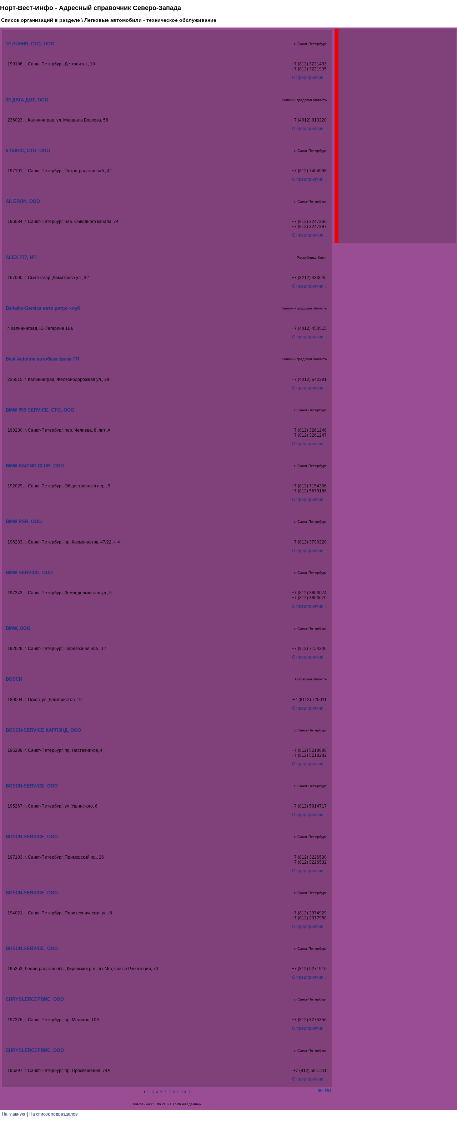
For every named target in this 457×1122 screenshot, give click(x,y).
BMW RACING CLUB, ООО (35, 465)
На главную (13, 1114)
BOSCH (14, 679)
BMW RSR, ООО (24, 521)
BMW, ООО (18, 628)
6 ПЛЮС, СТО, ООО (28, 150)
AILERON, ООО (23, 201)
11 (190, 1092)
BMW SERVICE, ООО (29, 572)
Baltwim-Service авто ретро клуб (43, 308)
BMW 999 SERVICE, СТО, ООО (40, 410)
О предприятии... (309, 77)
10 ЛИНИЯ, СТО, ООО (30, 43)
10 (184, 1092)
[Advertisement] (392, 136)
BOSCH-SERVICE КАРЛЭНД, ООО (43, 730)
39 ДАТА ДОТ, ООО (27, 100)
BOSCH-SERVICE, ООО (32, 786)
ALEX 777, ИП (21, 257)
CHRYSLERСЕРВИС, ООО (35, 999)
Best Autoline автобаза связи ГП (42, 359)
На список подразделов (53, 1114)
